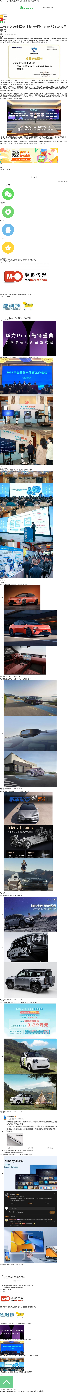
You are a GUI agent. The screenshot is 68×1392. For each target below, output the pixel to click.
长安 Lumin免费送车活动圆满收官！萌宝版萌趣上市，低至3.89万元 (18, 1002)
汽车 (35, 1)
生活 (18, 1)
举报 (1, 167)
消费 (32, 1)
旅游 (15, 1)
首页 (1, 1)
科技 (38, 1)
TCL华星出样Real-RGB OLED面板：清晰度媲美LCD (18, 1285)
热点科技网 (3, 1264)
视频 (24, 1)
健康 (29, 1)
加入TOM (13, 1389)
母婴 (21, 1)
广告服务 (8, 1389)
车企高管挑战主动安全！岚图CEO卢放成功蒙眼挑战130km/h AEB (18, 679)
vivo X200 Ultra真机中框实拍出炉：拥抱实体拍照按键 (18, 1150)
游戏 (12, 1)
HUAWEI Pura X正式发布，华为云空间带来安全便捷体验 (15, 318)
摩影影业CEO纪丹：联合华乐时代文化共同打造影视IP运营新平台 (18, 260)
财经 (27, 1)
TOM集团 (2, 1389)
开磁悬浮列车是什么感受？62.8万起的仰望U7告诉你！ (15, 791)
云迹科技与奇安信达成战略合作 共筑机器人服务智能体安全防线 (17, 294)
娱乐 (7, 1)
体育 (9, 1)
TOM (5, 34)
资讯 (4, 1)
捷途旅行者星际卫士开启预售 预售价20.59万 (12, 895)
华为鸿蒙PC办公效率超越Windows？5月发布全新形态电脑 (16, 1155)
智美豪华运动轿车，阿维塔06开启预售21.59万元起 (14, 584)
